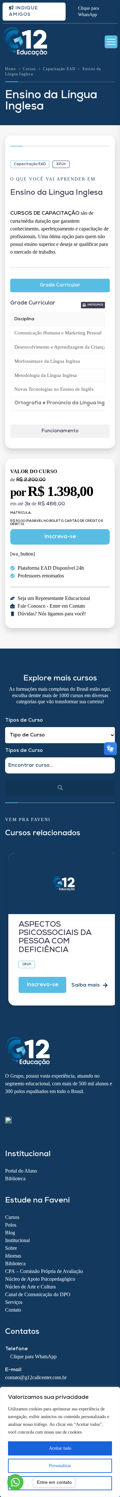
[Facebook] (8, 1106)
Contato (13, 1310)
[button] (93, 305)
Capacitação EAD (59, 69)
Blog (10, 1232)
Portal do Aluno (21, 1171)
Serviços (13, 1302)
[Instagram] (19, 1106)
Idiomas (13, 1255)
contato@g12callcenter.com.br (36, 1377)
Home (10, 69)
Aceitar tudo (60, 1448)
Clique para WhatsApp (88, 11)
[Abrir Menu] (111, 41)
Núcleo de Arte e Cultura (30, 1286)
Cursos (29, 69)
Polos (10, 1225)
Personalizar (60, 1465)
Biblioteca (15, 1178)
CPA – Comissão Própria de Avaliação (44, 1271)
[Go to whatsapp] (15, 1482)
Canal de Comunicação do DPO (37, 1294)
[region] (60, 1442)
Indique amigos (23, 11)
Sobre (11, 1248)
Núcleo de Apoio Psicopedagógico (40, 1279)
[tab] (60, 286)
